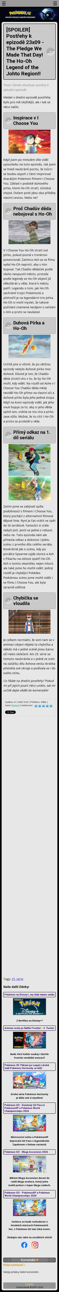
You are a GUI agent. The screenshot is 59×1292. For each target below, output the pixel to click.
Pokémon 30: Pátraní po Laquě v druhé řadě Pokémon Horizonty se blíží (26, 1067)
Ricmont (15, 705)
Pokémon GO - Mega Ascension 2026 (26, 1151)
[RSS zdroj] (37, 1260)
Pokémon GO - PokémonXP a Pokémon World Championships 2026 (27, 1194)
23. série (17, 979)
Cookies (29, 1284)
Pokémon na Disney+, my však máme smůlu (29, 994)
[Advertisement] (29, 846)
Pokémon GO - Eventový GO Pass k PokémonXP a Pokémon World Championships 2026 (24, 1108)
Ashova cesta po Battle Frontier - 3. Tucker (29, 1028)
